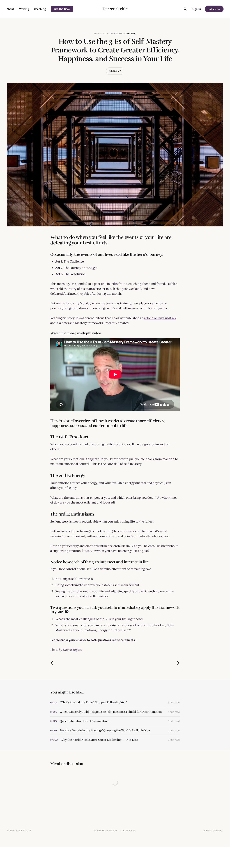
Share (113, 71)
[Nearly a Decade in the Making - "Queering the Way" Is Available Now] (115, 730)
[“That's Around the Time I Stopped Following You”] (115, 702)
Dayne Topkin (72, 650)
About (10, 9)
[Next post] (177, 663)
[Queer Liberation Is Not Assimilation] (115, 721)
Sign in (196, 9)
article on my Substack (160, 318)
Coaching (40, 9)
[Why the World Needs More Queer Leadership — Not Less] (115, 739)
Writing (24, 9)
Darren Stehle (115, 9)
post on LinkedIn (106, 284)
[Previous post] (52, 663)
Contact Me (129, 830)
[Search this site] (185, 9)
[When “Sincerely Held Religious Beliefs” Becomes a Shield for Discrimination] (115, 711)
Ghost (219, 830)
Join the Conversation (106, 830)
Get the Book (62, 9)
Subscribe (214, 9)
